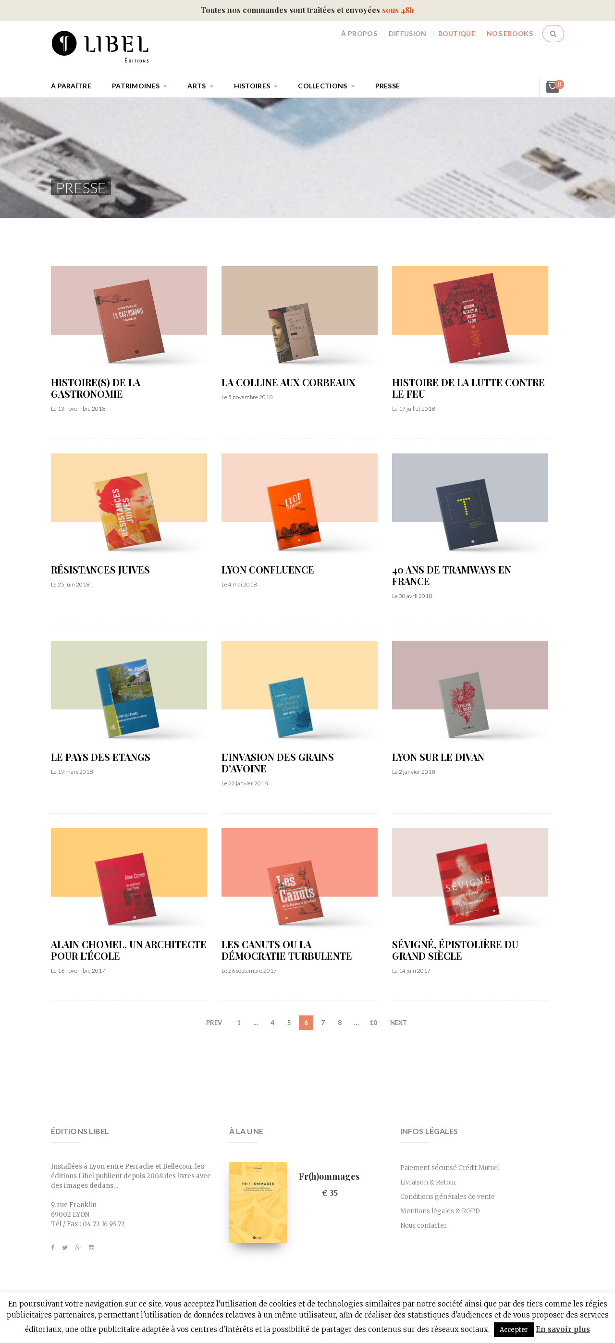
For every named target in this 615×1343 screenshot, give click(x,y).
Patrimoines (136, 86)
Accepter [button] (514, 1330)
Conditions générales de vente (447, 1197)
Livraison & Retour (428, 1182)
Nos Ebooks (510, 33)
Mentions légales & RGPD (440, 1211)
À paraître (71, 86)
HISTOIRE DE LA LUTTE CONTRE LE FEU (468, 388)
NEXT (398, 1022)
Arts (196, 86)
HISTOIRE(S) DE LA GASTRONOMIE (95, 388)
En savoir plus (563, 1329)
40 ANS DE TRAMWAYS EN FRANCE (451, 575)
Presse (387, 86)
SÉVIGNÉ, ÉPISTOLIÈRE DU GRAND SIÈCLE (455, 950)
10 (373, 1022)
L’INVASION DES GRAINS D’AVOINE (277, 762)
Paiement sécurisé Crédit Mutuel (450, 1168)
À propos (359, 33)
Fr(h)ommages (329, 1176)
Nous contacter (423, 1225)
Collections (322, 86)
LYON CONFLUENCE (267, 569)
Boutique (456, 33)
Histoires (252, 86)
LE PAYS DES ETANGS (100, 757)
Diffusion (408, 33)
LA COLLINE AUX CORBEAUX (288, 382)
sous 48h (398, 10)
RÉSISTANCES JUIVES (100, 569)
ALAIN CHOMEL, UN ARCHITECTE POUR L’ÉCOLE (129, 950)
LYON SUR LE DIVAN (438, 757)
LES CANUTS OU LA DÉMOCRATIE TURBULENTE (286, 950)
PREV (214, 1022)
